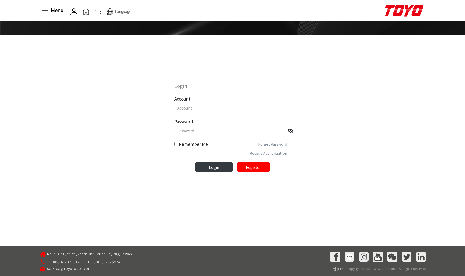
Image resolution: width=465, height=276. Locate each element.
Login (214, 167)
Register (253, 167)
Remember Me (193, 144)
